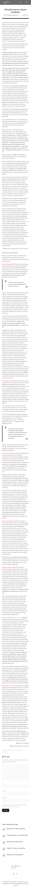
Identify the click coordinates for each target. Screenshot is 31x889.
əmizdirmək (19, 617)
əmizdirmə (5, 750)
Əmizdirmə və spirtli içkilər (15, 841)
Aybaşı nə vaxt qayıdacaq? (15, 854)
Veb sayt (4, 797)
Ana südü (20, 15)
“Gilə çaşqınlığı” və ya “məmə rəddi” (17, 835)
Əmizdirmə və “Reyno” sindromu (15, 828)
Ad (3, 783)
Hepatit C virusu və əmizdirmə (16, 848)
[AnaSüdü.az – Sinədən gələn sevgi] (6, 1)
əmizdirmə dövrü (14, 750)
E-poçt (4, 790)
